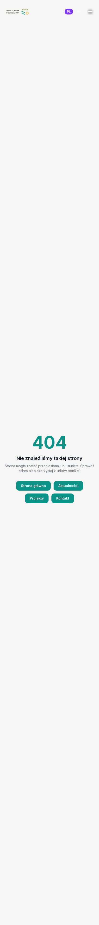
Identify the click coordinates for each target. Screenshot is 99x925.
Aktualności (68, 486)
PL (69, 11)
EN (78, 11)
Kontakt (62, 498)
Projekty (37, 498)
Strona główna (33, 486)
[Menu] (90, 11)
